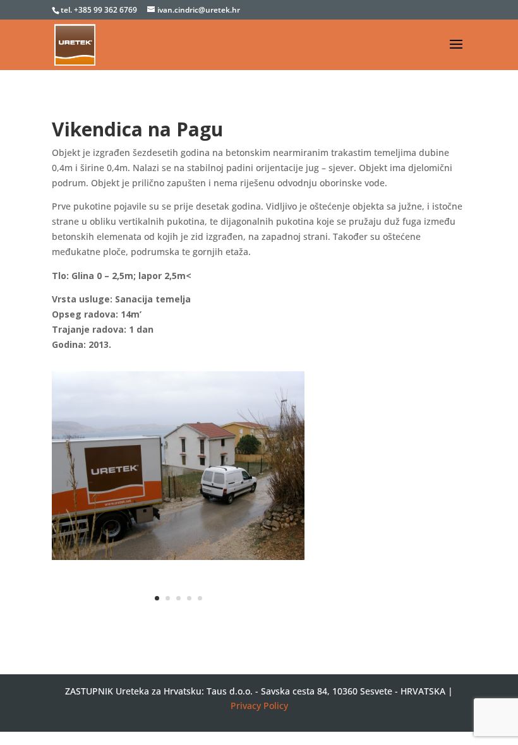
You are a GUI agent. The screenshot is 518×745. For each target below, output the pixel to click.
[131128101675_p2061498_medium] (178, 560)
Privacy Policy (259, 706)
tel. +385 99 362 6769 (100, 9)
